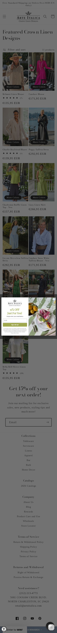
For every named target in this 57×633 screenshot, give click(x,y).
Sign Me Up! (15, 325)
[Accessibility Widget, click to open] (4, 629)
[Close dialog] (54, 299)
